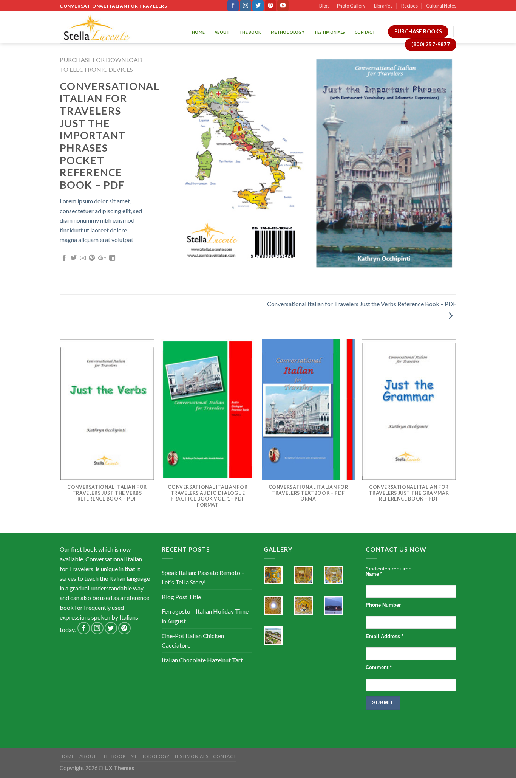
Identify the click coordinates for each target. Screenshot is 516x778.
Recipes (409, 6)
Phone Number (383, 605)
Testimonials (329, 32)
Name (374, 574)
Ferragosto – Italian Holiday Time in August (205, 616)
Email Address (384, 636)
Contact (365, 32)
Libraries (383, 6)
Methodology (287, 32)
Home (198, 32)
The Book (250, 32)
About (222, 32)
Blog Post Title (181, 596)
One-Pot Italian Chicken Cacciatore (193, 640)
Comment (379, 667)
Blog (324, 6)
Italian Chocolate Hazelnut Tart (202, 659)
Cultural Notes (441, 6)
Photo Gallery (351, 6)
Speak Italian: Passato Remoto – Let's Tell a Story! (203, 577)
